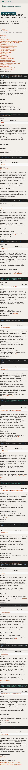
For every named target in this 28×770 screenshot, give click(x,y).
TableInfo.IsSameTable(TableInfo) (8, 46)
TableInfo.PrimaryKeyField (7, 58)
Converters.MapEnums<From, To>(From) (10, 764)
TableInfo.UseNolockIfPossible (8, 49)
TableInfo (5, 30)
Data (14, 69)
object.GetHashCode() (6, 64)
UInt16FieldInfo (4, 734)
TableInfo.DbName (5, 53)
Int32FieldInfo (4, 248)
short (7, 720)
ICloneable (3, 35)
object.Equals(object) (6, 60)
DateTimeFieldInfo (5, 327)
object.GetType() (4, 66)
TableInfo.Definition (5, 169)
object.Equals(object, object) (8, 61)
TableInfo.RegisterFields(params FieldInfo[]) (11, 41)
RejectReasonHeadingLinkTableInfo (11, 6)
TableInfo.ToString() (5, 39)
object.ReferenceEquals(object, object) (10, 63)
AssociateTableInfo (8, 395)
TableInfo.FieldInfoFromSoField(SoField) (10, 43)
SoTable (3, 164)
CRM (11, 69)
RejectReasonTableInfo (17, 490)
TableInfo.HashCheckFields (7, 50)
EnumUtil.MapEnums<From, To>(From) (10, 762)
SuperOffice (7, 69)
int (1, 208)
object (3, 29)
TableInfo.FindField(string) (7, 47)
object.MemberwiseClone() (7, 67)
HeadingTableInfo (17, 273)
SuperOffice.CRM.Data (7, 5)
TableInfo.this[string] (5, 57)
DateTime (15, 313)
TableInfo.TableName (5, 52)
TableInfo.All (3, 55)
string (2, 122)
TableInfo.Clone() (4, 44)
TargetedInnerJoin (5, 287)
